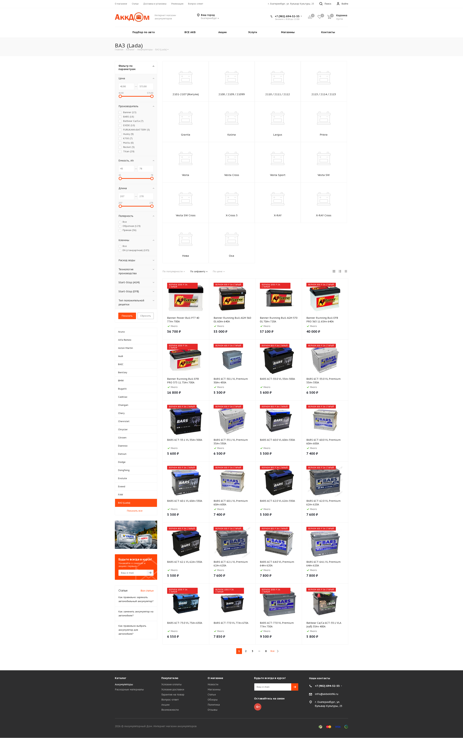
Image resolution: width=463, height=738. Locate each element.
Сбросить (145, 315)
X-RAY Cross (323, 215)
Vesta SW (324, 175)
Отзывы (212, 709)
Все (273, 651)
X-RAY (278, 215)
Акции (165, 704)
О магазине (215, 678)
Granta (185, 134)
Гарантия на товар (172, 694)
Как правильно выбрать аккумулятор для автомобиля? (132, 629)
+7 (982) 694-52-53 (287, 16)
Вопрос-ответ (170, 699)
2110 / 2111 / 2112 (277, 94)
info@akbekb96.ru (326, 694)
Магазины (214, 689)
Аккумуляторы (124, 684)
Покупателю (169, 678)
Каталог (120, 678)
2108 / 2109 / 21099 (231, 94)
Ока (231, 255)
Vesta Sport (277, 175)
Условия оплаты (171, 684)
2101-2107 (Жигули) (186, 94)
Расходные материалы (129, 689)
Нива (185, 255)
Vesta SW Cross (186, 215)
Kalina (231, 134)
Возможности (170, 709)
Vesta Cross (231, 175)
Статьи (212, 694)
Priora (324, 134)
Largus (277, 134)
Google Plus (257, 706)
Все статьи (147, 590)
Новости (213, 684)
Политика (214, 704)
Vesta (185, 175)
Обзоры (213, 699)
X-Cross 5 (232, 215)
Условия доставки (172, 689)
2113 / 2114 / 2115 (323, 94)
